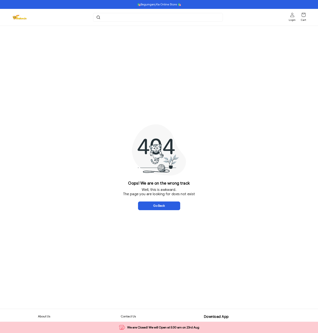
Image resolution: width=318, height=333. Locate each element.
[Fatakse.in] (19, 17)
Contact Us (128, 316)
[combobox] (158, 17)
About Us (44, 316)
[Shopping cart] (303, 15)
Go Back (159, 206)
